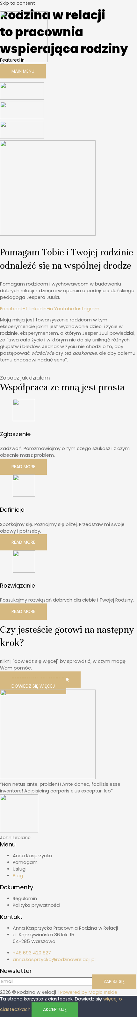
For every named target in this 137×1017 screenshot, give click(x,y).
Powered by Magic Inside (88, 992)
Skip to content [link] (17, 3)
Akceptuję (55, 1010)
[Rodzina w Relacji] (24, 60)
